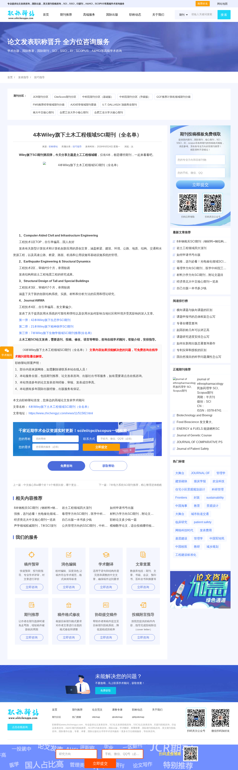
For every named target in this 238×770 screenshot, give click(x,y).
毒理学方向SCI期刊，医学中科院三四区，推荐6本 (95, 513)
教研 (197, 546)
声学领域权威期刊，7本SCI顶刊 (35, 525)
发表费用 (206, 530)
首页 (46, 14)
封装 (197, 497)
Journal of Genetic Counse (194, 435)
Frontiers (181, 497)
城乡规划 (212, 546)
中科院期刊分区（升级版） (135, 96)
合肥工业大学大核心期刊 (108, 112)
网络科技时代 (184, 530)
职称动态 (135, 14)
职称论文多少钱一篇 (123, 519)
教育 (197, 505)
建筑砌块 (181, 481)
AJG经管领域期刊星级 (83, 104)
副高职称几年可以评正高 (193, 330)
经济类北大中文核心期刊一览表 (35, 519)
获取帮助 (108, 465)
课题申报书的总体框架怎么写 (196, 316)
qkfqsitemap (138, 717)
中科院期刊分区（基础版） (97, 96)
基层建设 (181, 538)
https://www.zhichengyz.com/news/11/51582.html (61, 413)
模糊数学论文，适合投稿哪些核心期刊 (135, 525)
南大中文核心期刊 (43, 112)
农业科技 (218, 481)
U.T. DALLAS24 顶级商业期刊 (119, 104)
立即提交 (200, 184)
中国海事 (181, 505)
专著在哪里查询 (187, 323)
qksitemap (117, 717)
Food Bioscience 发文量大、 (196, 422)
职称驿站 (53, 146)
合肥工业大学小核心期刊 (74, 112)
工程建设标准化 (185, 554)
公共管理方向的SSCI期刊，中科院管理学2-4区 (93, 525)
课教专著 (117, 709)
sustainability (215, 497)
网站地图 (222, 3)
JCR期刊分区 (40, 96)
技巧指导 (39, 77)
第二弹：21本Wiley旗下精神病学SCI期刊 (44, 326)
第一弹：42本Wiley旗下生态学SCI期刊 (44, 320)
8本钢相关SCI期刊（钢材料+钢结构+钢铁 (204, 241)
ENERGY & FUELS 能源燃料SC (198, 428)
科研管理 (218, 489)
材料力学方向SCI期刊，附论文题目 (133, 513)
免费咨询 (66, 465)
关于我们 (158, 14)
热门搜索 (76, 717)
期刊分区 (56, 717)
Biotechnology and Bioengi (194, 415)
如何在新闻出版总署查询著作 (196, 343)
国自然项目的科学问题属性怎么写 (199, 356)
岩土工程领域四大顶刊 (77, 507)
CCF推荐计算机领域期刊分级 (174, 96)
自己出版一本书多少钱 (77, 519)
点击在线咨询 (20, 727)
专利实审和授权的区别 (191, 350)
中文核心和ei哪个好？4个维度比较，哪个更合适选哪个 (55, 484)
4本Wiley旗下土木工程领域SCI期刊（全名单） (59, 406)
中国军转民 (217, 538)
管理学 (220, 473)
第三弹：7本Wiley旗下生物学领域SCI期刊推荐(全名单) (52, 333)
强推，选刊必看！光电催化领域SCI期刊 (40, 513)
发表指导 (23, 77)
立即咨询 (32, 587)
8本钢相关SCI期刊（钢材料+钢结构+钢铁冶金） (46, 507)
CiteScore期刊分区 (65, 96)
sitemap (96, 717)
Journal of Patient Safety (193, 448)
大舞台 (179, 473)
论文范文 (97, 709)
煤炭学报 (200, 481)
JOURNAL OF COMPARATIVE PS (200, 442)
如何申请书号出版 (122, 507)
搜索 (224, 14)
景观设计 (212, 505)
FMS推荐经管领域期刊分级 (49, 104)
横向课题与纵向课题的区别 (194, 310)
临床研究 (181, 522)
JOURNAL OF (200, 473)
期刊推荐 (66, 14)
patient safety (202, 522)
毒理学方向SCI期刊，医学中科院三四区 (203, 268)
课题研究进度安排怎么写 (193, 336)
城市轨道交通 (200, 514)
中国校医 (181, 546)
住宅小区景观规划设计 (190, 489)
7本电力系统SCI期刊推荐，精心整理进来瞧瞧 (135, 484)
